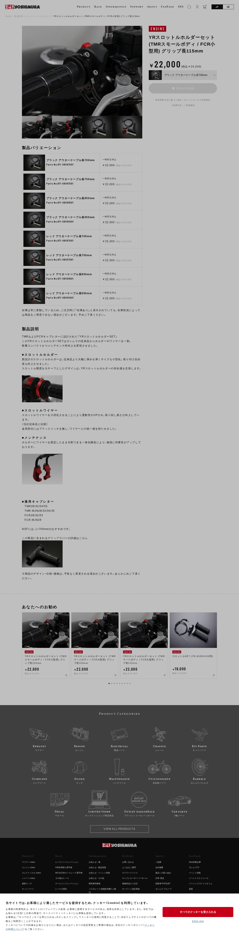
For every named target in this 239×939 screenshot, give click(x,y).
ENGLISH (198, 921)
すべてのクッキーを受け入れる (198, 912)
